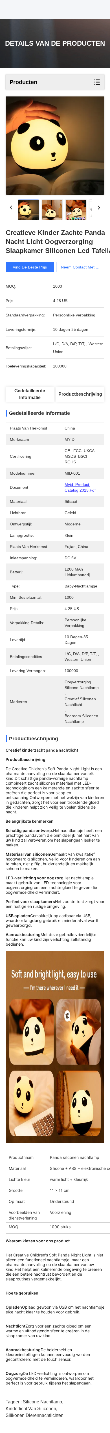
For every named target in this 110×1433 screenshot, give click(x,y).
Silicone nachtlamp (42, 1401)
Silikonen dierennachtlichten (34, 1415)
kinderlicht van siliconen (31, 1408)
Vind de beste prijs (30, 267)
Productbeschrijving (80, 394)
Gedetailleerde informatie (29, 394)
